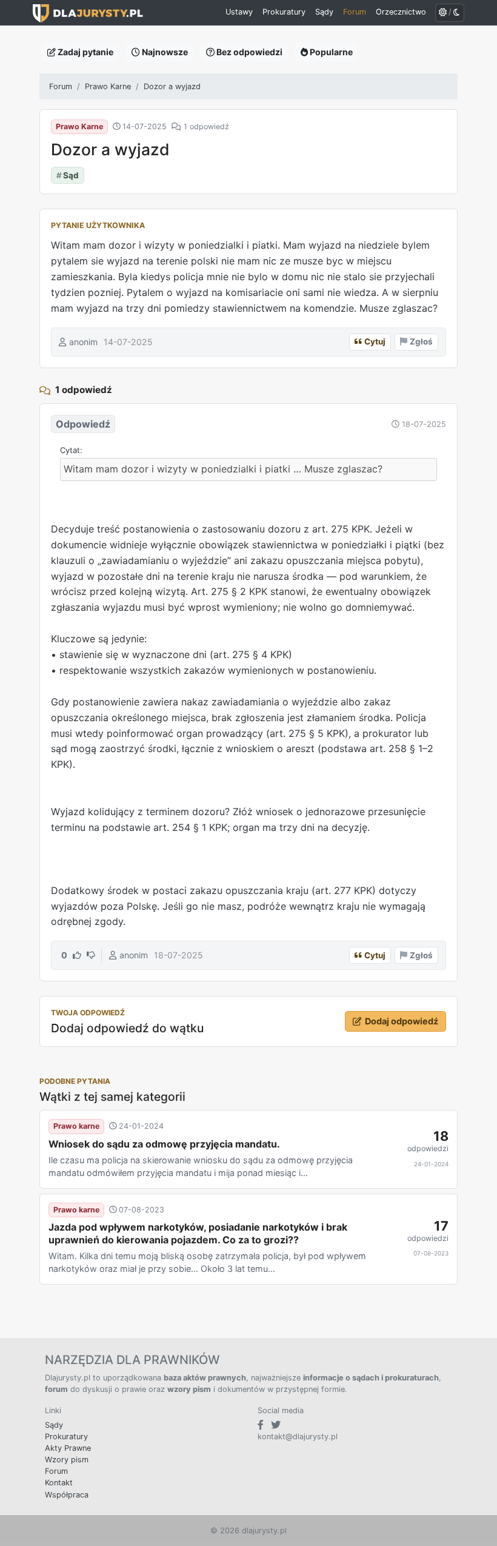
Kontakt (59, 1482)
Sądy (54, 1425)
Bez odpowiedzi (248, 52)
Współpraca (66, 1494)
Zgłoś (421, 341)
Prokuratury (66, 1436)
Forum (60, 86)
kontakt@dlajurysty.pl (298, 1436)
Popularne (330, 52)
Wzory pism (66, 1459)
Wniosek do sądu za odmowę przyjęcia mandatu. (164, 1144)
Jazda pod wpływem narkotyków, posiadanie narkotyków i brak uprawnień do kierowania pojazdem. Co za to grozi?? (197, 1233)
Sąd (67, 175)
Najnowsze (164, 52)
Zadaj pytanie (84, 52)
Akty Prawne (68, 1448)
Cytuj (374, 341)
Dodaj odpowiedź (401, 1021)
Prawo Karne (108, 86)
